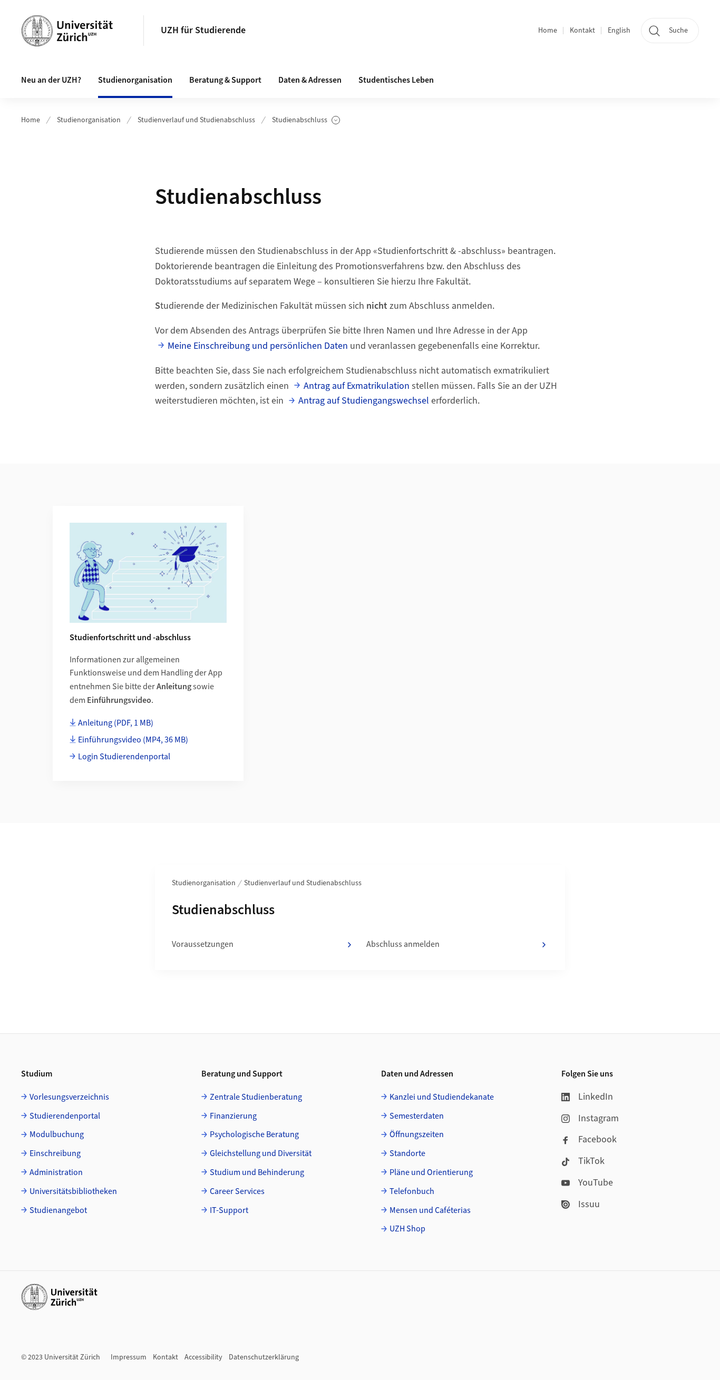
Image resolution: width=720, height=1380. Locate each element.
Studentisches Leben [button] (396, 80)
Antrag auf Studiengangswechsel (363, 400)
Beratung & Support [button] (225, 80)
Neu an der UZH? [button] (51, 80)
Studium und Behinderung (257, 1172)
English (619, 30)
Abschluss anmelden (403, 944)
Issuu (589, 1204)
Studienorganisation (89, 120)
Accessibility (203, 1357)
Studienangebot (58, 1210)
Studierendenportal (65, 1116)
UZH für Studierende (203, 30)
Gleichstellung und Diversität (261, 1153)
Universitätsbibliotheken (73, 1191)
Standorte (407, 1153)
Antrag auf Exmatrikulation (357, 386)
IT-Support (229, 1210)
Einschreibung (55, 1153)
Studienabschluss (305, 120)
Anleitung (115, 723)
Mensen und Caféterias (430, 1210)
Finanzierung (233, 1116)
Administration (56, 1172)
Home (547, 30)
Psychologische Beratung (254, 1134)
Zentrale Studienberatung (256, 1097)
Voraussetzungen (202, 944)
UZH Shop (407, 1229)
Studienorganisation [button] (135, 80)
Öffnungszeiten (417, 1134)
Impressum (129, 1357)
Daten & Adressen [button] (310, 80)
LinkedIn (595, 1096)
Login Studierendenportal (124, 756)
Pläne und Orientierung (431, 1172)
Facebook (597, 1139)
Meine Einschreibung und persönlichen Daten (258, 346)
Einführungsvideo (133, 740)
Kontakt (582, 30)
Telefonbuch (412, 1191)
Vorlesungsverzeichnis (69, 1097)
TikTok (591, 1161)
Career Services (237, 1191)
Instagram (598, 1118)
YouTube (595, 1182)
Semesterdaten (417, 1116)
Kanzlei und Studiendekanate (442, 1097)
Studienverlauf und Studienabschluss (196, 120)
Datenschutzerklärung (264, 1357)
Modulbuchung (57, 1134)
